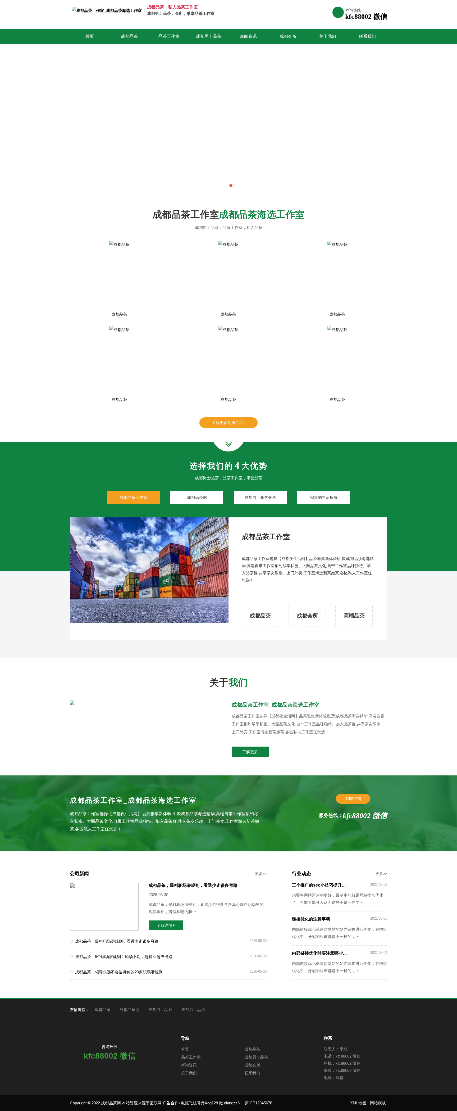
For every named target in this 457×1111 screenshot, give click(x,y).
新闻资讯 (248, 36)
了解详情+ (166, 925)
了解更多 (250, 751)
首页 (89, 36)
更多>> (261, 873)
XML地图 (358, 1103)
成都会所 (288, 36)
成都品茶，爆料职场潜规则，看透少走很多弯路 (193, 885)
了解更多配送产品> (229, 422)
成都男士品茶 (208, 36)
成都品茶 (129, 36)
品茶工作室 (169, 36)
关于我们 (327, 36)
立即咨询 (353, 798)
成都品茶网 (129, 1009)
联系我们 (367, 36)
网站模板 (378, 1103)
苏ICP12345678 (258, 1103)
